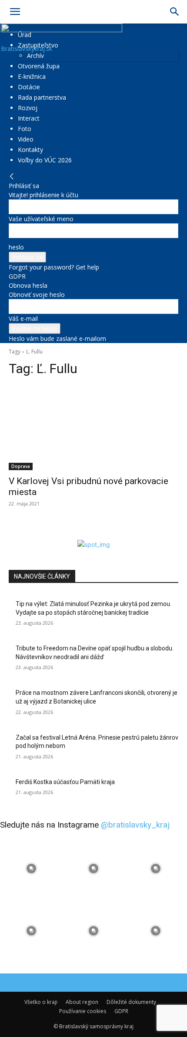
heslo (16, 247)
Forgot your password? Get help (54, 267)
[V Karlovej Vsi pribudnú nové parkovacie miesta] (93, 427)
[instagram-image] (31, 868)
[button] (15, 12)
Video (25, 139)
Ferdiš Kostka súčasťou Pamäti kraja (65, 781)
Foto (24, 129)
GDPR (17, 276)
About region (82, 1002)
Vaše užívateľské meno (41, 219)
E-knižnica (32, 76)
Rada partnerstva (42, 97)
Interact (29, 118)
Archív (35, 55)
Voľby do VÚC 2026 (45, 160)
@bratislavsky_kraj (135, 825)
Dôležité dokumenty (131, 1002)
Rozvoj (27, 108)
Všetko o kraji (40, 1002)
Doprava (20, 466)
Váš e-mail (23, 318)
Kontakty (30, 149)
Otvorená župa (39, 66)
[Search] (175, 12)
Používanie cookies (82, 1011)
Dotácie (29, 87)
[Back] (12, 176)
